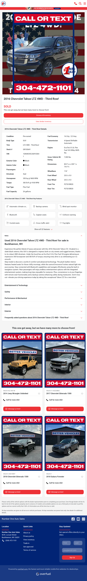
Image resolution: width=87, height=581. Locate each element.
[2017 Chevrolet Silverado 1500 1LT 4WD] (65, 360)
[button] (75, 3)
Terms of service (29, 550)
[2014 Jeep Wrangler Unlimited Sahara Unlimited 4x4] (21, 360)
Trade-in (26, 543)
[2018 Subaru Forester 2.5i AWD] (65, 443)
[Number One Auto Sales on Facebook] (72, 519)
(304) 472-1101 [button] (11, 540)
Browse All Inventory (43, 115)
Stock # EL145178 (9, 391)
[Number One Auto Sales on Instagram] (82, 519)
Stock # (48, 474)
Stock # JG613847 (9, 474)
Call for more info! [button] (12, 400)
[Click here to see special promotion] (43, 8)
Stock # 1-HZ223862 (53, 391)
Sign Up (72, 557)
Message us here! (14, 409)
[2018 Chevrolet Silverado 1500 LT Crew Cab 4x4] (21, 443)
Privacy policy (28, 536)
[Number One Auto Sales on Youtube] (77, 519)
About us (26, 533)
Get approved (28, 547)
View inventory (28, 540)
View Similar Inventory (43, 121)
